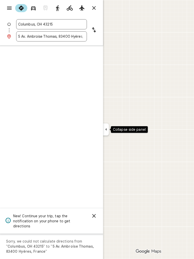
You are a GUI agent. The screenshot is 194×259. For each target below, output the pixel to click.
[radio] (21, 8)
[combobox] (51, 24)
